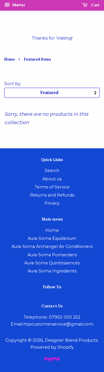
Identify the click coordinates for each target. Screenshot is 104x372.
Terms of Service (52, 187)
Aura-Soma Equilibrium (52, 238)
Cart (95, 5)
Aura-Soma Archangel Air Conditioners (52, 246)
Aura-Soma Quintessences (52, 263)
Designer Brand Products (52, 26)
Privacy (52, 203)
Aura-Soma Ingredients (52, 271)
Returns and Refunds (52, 195)
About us (52, 179)
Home (9, 59)
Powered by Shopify (52, 347)
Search (52, 170)
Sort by (12, 83)
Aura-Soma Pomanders (52, 254)
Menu (18, 5)
